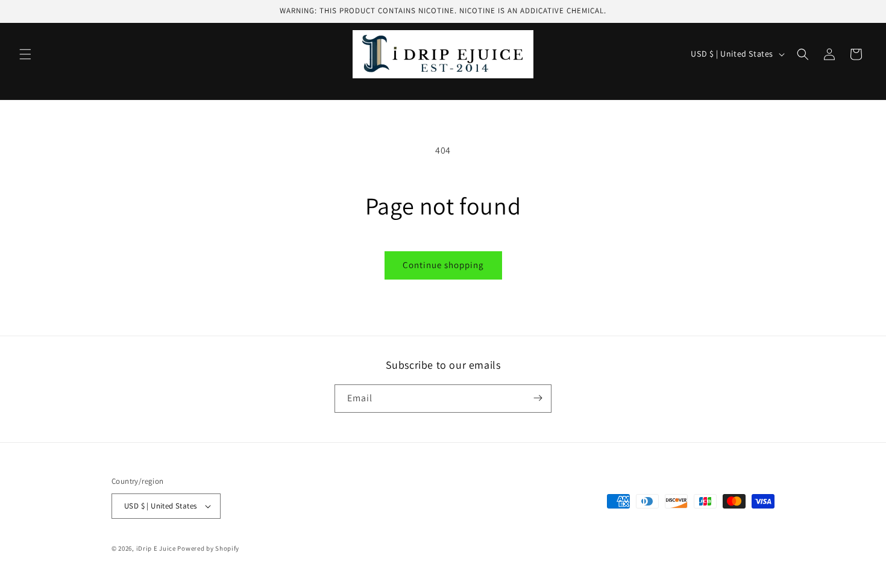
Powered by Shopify (208, 548)
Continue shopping (443, 265)
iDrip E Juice (156, 548)
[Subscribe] (537, 398)
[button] (25, 54)
